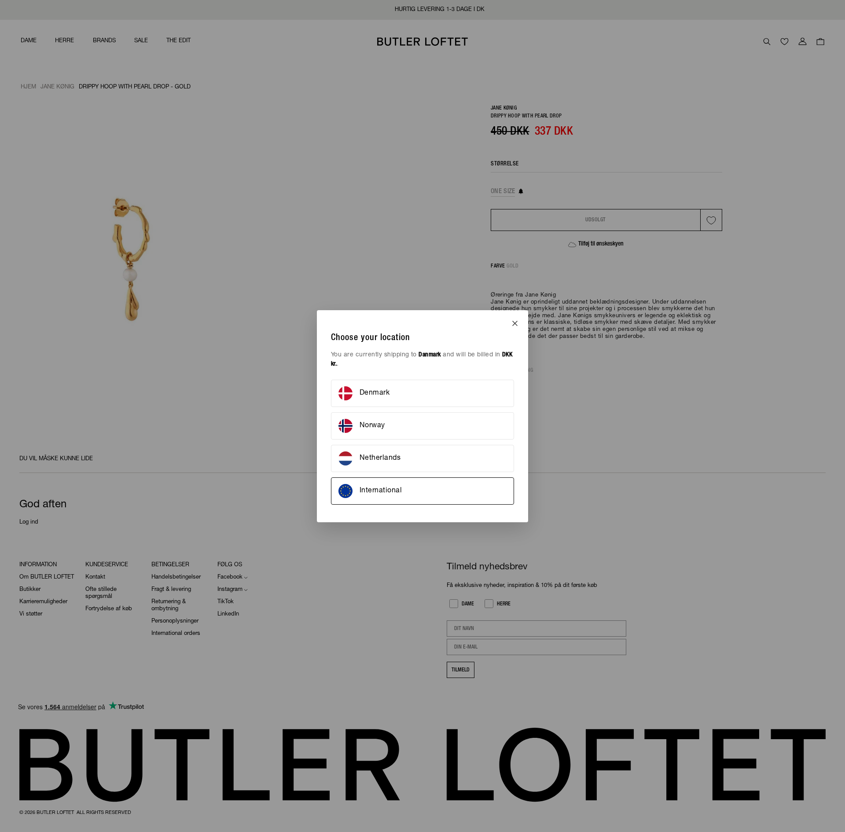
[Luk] (515, 323)
